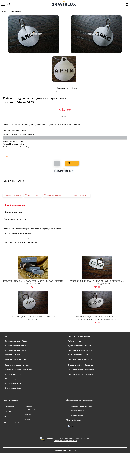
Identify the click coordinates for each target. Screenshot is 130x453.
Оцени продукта (62, 88)
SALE (7, 336)
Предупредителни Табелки (79, 346)
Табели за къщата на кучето (80, 359)
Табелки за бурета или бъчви (80, 374)
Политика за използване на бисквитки (30, 416)
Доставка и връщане (12, 422)
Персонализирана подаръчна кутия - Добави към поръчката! (33, 282)
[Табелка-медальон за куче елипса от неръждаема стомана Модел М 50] (97, 302)
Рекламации (9, 407)
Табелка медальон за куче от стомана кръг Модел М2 (33, 318)
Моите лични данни (65, 445)
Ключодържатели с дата (15, 350)
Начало (4, 11)
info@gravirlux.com (84, 406)
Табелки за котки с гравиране (81, 370)
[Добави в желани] (124, 155)
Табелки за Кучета (15, 11)
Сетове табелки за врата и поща (19, 370)
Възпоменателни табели (78, 355)
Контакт (7, 412)
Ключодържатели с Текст (16, 341)
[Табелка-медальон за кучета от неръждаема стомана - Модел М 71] (33, 34)
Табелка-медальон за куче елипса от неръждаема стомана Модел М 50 (96, 318)
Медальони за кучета (12, 195)
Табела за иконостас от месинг (18, 365)
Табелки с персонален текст (80, 350)
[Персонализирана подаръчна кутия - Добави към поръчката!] (33, 267)
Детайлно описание (14, 205)
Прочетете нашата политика (65, 441)
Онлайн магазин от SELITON (65, 450)
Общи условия (10, 417)
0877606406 (82, 411)
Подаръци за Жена (13, 388)
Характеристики (13, 212)
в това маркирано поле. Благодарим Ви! (19, 134)
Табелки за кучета (32, 195)
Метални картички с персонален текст (22, 379)
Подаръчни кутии (13, 374)
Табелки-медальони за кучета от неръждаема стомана (66, 195)
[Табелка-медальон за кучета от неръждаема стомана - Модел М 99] (97, 267)
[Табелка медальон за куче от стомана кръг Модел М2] (33, 302)
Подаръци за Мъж (13, 383)
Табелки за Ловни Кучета (16, 359)
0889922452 (82, 416)
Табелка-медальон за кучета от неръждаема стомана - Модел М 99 (97, 282)
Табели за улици (75, 341)
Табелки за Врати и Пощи (79, 336)
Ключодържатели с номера (17, 346)
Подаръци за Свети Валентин (80, 365)
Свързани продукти (15, 219)
